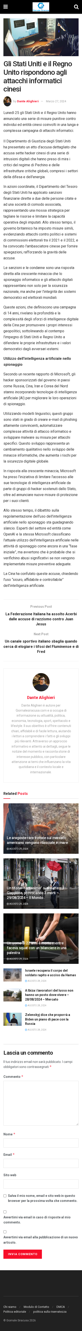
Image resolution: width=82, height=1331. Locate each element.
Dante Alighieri (28, 101)
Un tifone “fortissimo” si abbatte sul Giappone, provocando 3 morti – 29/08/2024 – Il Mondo (35, 893)
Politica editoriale (14, 1311)
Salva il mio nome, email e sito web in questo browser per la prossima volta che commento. (42, 1198)
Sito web (9, 1175)
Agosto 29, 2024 (18, 849)
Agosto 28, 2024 (36, 981)
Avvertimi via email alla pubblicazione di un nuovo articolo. (40, 1239)
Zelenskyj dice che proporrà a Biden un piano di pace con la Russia (47, 1019)
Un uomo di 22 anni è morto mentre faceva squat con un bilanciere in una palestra (37, 948)
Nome (9, 1134)
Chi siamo (9, 1307)
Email (9, 1154)
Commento (13, 1076)
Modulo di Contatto (36, 1307)
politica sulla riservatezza (50, 1311)
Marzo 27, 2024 (56, 101)
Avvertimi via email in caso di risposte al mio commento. (37, 1219)
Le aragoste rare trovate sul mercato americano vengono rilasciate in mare (37, 840)
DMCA (60, 1307)
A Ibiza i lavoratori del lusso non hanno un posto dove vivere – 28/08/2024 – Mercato (49, 995)
